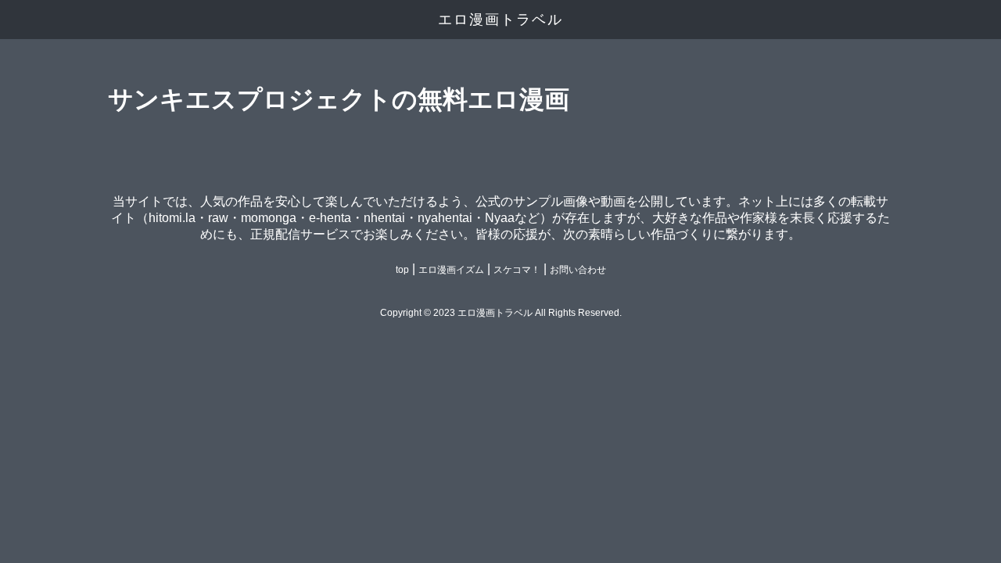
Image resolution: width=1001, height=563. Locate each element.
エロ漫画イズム (451, 269)
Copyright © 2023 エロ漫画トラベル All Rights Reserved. (501, 312)
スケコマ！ (516, 269)
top (402, 269)
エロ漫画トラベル (500, 19)
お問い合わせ (578, 269)
